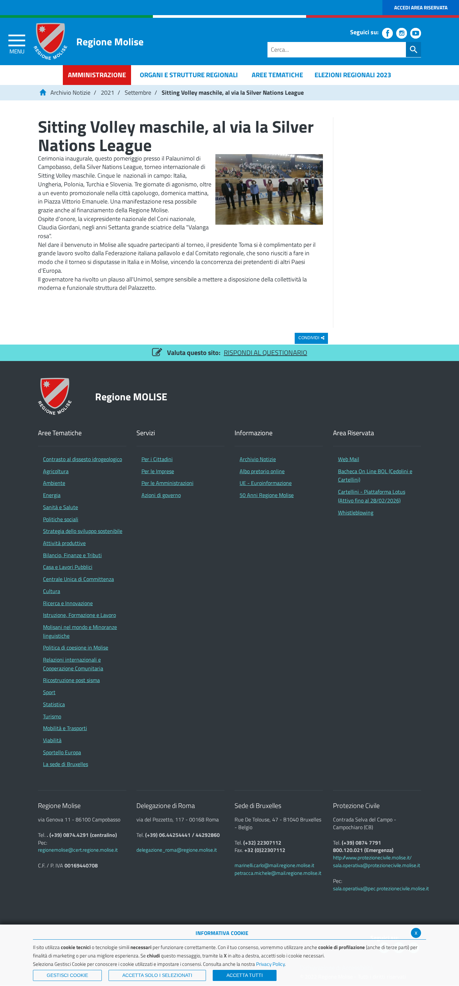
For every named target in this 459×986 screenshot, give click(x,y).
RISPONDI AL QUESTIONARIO (265, 352)
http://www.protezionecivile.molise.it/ (372, 857)
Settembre (138, 92)
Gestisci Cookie (67, 975)
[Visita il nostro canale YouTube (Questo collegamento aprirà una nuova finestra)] (415, 33)
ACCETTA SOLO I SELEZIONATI (157, 975)
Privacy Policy (270, 964)
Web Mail (348, 459)
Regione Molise (109, 41)
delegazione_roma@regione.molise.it (176, 849)
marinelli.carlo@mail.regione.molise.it (274, 865)
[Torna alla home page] (43, 92)
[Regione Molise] (50, 41)
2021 (107, 92)
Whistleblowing (355, 512)
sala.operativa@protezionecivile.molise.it (376, 865)
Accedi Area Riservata (421, 7)
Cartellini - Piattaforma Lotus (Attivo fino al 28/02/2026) (371, 496)
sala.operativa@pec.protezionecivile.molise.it (381, 888)
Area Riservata (353, 433)
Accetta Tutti (244, 975)
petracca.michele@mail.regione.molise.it (278, 873)
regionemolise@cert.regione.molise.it (78, 849)
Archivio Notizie (70, 92)
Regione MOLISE (131, 396)
